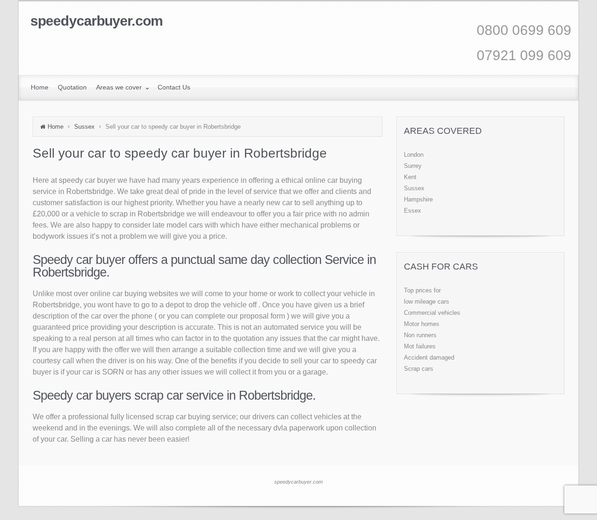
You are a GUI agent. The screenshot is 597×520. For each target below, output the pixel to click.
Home (55, 126)
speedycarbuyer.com (96, 20)
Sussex (84, 126)
